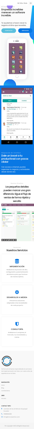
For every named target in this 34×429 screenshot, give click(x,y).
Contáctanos (5, 391)
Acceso (3, 398)
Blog (2, 388)
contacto (8, 30)
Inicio (3, 385)
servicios (25, 30)
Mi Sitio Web (22, 3)
